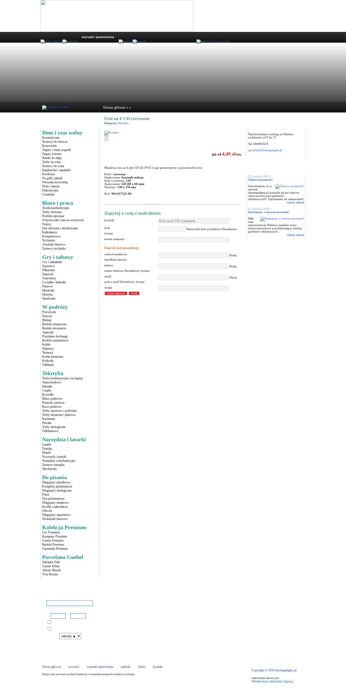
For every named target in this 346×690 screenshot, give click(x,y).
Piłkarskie (48, 270)
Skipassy (48, 348)
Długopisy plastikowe (56, 482)
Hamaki (47, 386)
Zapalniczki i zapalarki (56, 170)
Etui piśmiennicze (53, 498)
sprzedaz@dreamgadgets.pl (265, 150)
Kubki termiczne (52, 357)
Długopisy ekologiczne (57, 490)
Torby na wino (51, 162)
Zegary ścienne (51, 154)
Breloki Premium (53, 544)
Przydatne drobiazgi (55, 336)
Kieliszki (48, 361)
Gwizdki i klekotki (54, 282)
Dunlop (47, 448)
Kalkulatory (49, 232)
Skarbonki (48, 298)
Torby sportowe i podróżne (59, 411)
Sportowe (48, 266)
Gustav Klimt (50, 566)
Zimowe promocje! (260, 179)
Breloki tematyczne (54, 324)
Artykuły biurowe (53, 244)
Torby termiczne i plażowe (59, 415)
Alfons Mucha (51, 570)
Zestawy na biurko (54, 248)
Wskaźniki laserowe (55, 519)
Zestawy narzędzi (53, 465)
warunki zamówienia (100, 667)
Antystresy (49, 278)
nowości (73, 667)
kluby (141, 667)
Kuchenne (48, 174)
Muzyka (47, 294)
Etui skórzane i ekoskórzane (60, 228)
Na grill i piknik (52, 178)
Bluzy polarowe (52, 398)
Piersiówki (49, 312)
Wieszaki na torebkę (55, 182)
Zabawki (47, 274)
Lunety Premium (53, 540)
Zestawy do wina (53, 166)
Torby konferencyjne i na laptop (62, 378)
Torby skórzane (52, 212)
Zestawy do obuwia (54, 142)
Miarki (46, 453)
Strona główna (114, 107)
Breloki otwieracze (54, 328)
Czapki (46, 390)
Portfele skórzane (53, 216)
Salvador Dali (51, 562)
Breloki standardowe (55, 340)
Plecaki (46, 423)
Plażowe (47, 286)
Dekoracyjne (50, 190)
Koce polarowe (52, 407)
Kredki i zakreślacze (55, 507)
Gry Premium (51, 532)
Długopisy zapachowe (56, 515)
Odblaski (48, 365)
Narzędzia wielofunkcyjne (58, 461)
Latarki (46, 444)
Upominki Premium (55, 548)
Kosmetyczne (50, 138)
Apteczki (48, 332)
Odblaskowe (50, 431)
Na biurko (48, 240)
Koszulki (48, 394)
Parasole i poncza (53, 402)
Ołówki (47, 511)
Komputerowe (51, 236)
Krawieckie (49, 146)
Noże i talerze (50, 186)
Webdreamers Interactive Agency (272, 681)
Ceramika (48, 194)
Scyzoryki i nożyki (54, 457)
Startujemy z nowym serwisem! (268, 212)
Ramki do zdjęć (52, 158)
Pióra (45, 494)
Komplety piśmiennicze (57, 486)
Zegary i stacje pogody (56, 150)
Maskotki (48, 290)
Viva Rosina (50, 574)
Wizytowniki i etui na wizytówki (63, 220)
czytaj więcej (295, 202)
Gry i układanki (52, 262)
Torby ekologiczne (54, 427)
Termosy (47, 352)
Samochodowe (51, 382)
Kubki (46, 344)
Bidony (47, 320)
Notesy (46, 224)
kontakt (157, 667)
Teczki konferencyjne (55, 208)
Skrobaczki (49, 469)
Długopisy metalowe (55, 503)
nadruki (126, 667)
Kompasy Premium (54, 536)
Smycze (47, 316)
